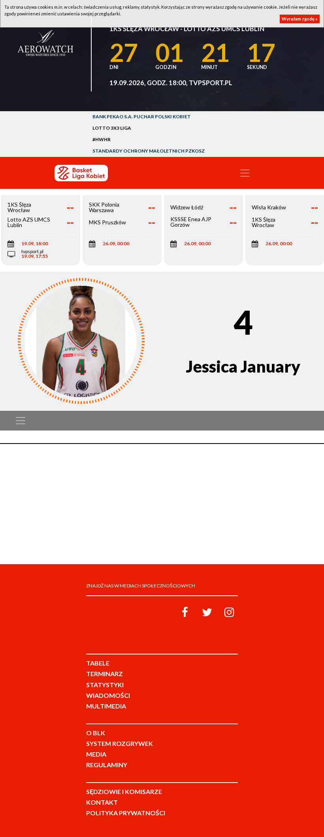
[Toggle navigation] (245, 173)
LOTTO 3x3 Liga (111, 128)
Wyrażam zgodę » (300, 18)
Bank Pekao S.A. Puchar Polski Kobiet (141, 116)
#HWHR (101, 139)
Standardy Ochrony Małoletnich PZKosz (148, 151)
